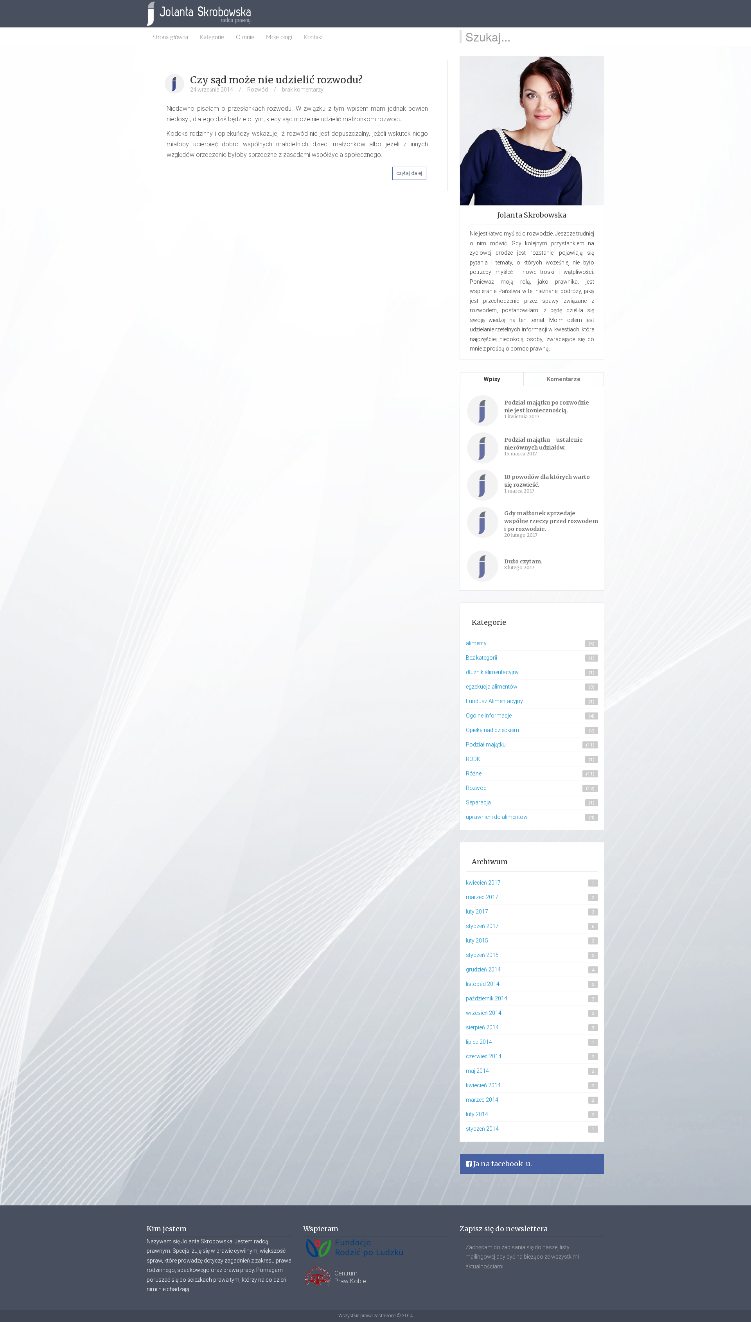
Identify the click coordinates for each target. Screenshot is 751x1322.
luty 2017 (477, 911)
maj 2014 (477, 1071)
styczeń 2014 (482, 1129)
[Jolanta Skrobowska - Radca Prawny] (203, 13)
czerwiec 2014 (483, 1056)
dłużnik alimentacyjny (492, 672)
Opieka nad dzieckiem (492, 730)
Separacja (478, 802)
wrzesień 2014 (483, 1013)
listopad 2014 (482, 984)
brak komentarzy (302, 89)
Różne (474, 773)
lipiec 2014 (479, 1042)
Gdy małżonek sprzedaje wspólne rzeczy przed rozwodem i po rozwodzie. (551, 521)
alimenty (476, 643)
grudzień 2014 (483, 969)
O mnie (245, 37)
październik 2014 (486, 998)
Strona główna (170, 37)
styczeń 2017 (482, 926)
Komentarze (563, 379)
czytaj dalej (409, 173)
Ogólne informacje (489, 715)
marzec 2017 (482, 897)
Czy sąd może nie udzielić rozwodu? (276, 80)
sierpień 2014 (482, 1027)
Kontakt (313, 37)
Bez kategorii (481, 658)
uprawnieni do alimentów (497, 817)
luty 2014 (477, 1114)
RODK (473, 759)
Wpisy (491, 379)
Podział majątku (486, 744)
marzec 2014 (482, 1100)
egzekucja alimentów (491, 686)
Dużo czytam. (523, 561)
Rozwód (257, 89)
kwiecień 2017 (483, 883)
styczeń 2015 (482, 955)
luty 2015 (477, 940)
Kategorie (212, 37)
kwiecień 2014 (483, 1085)
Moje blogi (279, 37)
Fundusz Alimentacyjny (494, 701)
